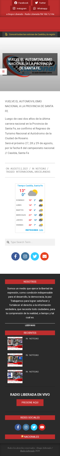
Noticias (41, 168)
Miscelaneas (42, 171)
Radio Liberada (27, 450)
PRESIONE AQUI (30, 402)
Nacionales (31, 436)
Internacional (25, 171)
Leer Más (30, 325)
